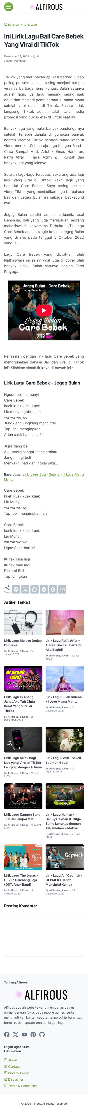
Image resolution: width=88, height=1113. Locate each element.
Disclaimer (15, 1079)
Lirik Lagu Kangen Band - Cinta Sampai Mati (22, 817)
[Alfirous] (44, 7)
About (12, 1060)
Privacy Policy (18, 1073)
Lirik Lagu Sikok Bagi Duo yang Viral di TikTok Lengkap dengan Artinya (23, 762)
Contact (13, 1066)
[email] (62, 589)
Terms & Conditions (22, 1086)
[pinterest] (53, 589)
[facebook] (16, 589)
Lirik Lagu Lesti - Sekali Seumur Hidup (63, 760)
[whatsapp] (34, 589)
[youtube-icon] (24, 1035)
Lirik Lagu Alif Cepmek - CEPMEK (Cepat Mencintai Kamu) (64, 879)
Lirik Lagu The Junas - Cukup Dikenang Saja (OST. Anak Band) (21, 879)
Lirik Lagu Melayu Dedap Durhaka (23, 643)
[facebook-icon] (6, 1035)
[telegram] (44, 589)
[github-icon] (42, 1035)
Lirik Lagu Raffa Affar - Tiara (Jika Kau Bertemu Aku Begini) (64, 645)
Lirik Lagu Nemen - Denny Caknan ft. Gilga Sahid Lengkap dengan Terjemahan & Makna (63, 821)
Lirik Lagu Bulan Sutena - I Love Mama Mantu (64, 699)
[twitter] (25, 589)
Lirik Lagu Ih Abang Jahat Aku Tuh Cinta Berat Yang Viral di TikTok (19, 703)
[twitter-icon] (15, 1035)
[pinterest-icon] (33, 1035)
